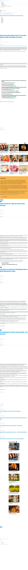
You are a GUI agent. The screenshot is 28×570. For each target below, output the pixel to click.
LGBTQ (2, 21)
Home (2, 17)
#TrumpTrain (6, 87)
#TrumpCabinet (12, 84)
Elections (2, 19)
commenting (7, 257)
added (3, 319)
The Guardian (5, 366)
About (2, 1)
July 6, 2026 (15, 264)
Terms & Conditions (3, 4)
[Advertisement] (14, 29)
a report (6, 49)
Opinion (2, 22)
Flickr (8, 101)
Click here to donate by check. (13, 194)
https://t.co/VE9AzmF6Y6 (13, 96)
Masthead (2, 2)
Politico (1, 237)
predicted (14, 260)
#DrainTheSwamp (24, 87)
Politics (2, 20)
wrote (27, 255)
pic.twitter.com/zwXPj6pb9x (16, 88)
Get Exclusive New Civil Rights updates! (6, 6)
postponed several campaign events (7, 261)
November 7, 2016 (13, 82)
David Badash (1, 44)
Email (2, 121)
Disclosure (2, 3)
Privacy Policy (3, 5)
